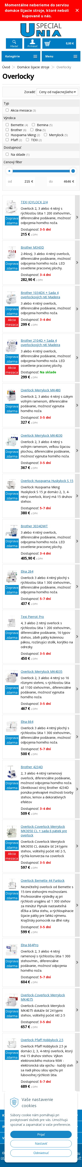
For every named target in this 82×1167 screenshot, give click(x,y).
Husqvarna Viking (25, 135)
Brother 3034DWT (34, 526)
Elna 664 (27, 721)
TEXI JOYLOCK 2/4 (34, 202)
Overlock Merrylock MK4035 (41, 671)
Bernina (44, 125)
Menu (49, 56)
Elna (40, 130)
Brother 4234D (32, 767)
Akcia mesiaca (23, 110)
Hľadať (14, 46)
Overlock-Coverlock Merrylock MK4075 (43, 997)
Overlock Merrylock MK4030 (41, 435)
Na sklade (20, 154)
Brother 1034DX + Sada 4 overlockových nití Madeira (40, 294)
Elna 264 (27, 571)
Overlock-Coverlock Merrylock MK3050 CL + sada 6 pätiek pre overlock (44, 830)
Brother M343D (32, 247)
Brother (18, 130)
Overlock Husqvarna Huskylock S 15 (47, 481)
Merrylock (58, 135)
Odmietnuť (41, 1153)
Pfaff (16, 140)
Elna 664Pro (29, 945)
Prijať (41, 1134)
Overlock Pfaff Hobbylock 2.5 (42, 1040)
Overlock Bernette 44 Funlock (42, 880)
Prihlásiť (32, 46)
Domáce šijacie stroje (33, 67)
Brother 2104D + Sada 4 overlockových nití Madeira (40, 342)
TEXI (36, 140)
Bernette (19, 125)
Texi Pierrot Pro (32, 616)
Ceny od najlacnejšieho (56, 92)
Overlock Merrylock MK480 (41, 390)
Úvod (6, 67)
